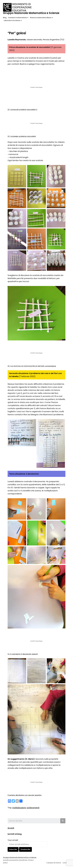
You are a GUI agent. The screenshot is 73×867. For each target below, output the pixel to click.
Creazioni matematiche (17, 17)
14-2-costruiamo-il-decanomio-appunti (23, 654)
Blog (4, 17)
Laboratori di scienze (12, 20)
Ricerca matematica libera (40, 17)
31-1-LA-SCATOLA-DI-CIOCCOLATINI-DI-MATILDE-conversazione (32, 366)
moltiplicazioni (19, 807)
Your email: (13, 840)
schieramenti (33, 807)
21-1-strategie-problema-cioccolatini (22, 136)
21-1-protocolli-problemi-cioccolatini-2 (22, 109)
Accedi (11, 828)
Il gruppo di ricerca (53, 862)
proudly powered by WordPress (15, 860)
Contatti (66, 862)
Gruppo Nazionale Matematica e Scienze (31, 13)
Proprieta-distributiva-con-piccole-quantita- (25, 795)
